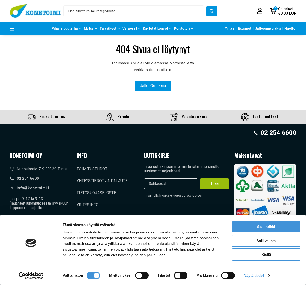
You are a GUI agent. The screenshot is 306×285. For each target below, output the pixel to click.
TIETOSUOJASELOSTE (96, 192)
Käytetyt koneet (155, 28)
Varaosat (129, 28)
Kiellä (266, 255)
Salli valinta (266, 241)
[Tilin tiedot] (260, 11)
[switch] (142, 275)
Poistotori (182, 28)
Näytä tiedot (254, 276)
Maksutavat (248, 155)
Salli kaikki (266, 227)
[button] (283, 11)
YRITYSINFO (87, 204)
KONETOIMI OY (26, 155)
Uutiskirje (156, 155)
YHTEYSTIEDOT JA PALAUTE (102, 181)
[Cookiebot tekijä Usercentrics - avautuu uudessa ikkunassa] (31, 275)
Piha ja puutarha (65, 28)
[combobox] (134, 11)
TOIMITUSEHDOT (92, 169)
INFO (82, 155)
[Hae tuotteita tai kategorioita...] (211, 11)
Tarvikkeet (108, 28)
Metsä (89, 28)
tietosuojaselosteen (188, 195)
